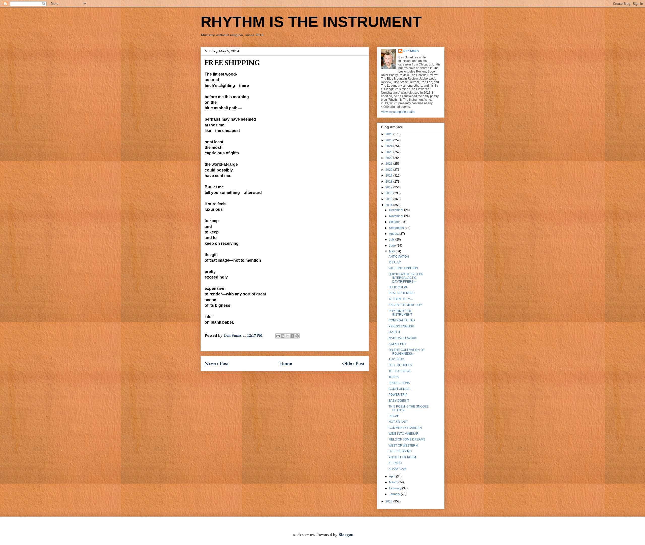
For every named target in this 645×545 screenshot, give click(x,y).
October (395, 222)
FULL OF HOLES (400, 365)
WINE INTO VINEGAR (403, 433)
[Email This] (277, 335)
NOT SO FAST (398, 422)
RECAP (394, 416)
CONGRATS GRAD (402, 320)
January (395, 494)
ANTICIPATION (399, 256)
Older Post (353, 363)
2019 (389, 175)
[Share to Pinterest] (297, 335)
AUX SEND (396, 359)
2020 (389, 170)
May (392, 251)
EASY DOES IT (399, 400)
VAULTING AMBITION (403, 268)
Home (285, 363)
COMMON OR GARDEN (405, 428)
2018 (389, 181)
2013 (389, 501)
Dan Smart (411, 51)
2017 (389, 187)
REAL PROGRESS (401, 293)
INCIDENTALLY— (401, 299)
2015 (389, 199)
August (394, 233)
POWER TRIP (398, 394)
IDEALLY (395, 262)
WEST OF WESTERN (403, 445)
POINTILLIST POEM (402, 457)
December (396, 210)
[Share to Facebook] (292, 335)
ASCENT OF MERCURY (405, 305)
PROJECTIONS (399, 383)
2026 (389, 134)
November (396, 216)
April (392, 476)
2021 (389, 163)
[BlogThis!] (282, 335)
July (392, 239)
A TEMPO (395, 463)
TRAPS (394, 377)
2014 (389, 205)
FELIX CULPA (398, 287)
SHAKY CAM (397, 469)
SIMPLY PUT (397, 344)
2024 (389, 146)
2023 (389, 152)
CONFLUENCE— (401, 389)
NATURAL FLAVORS (403, 338)
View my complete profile (398, 112)
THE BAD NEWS (400, 371)
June (393, 245)
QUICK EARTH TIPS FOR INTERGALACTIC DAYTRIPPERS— (406, 277)
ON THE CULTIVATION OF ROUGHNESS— (407, 351)
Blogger (345, 534)
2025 (389, 140)
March (393, 482)
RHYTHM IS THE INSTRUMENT (311, 21)
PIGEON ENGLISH (401, 326)
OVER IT (394, 332)
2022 (389, 158)
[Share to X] (287, 335)
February (395, 488)
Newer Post (217, 363)
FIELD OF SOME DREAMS (407, 439)
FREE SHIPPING (400, 451)
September (397, 228)
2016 (389, 193)
